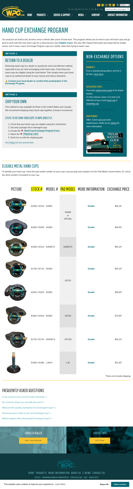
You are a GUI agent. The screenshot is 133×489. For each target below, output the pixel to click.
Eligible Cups (65, 43)
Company (96, 15)
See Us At (38, 477)
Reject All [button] (104, 484)
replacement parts (104, 90)
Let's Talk (99, 440)
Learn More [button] (60, 484)
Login (101, 9)
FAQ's (12, 142)
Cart (93, 9)
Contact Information (117, 15)
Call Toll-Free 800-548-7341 (78, 9)
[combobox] (117, 9)
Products (41, 15)
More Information (58, 473)
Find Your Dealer (33, 440)
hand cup (111, 100)
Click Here (98, 74)
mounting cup (92, 104)
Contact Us (98, 473)
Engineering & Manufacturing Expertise (55, 477)
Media (81, 15)
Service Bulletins (76, 477)
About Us (76, 473)
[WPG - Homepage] (13, 11)
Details (91, 206)
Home (29, 15)
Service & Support (62, 15)
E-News (86, 473)
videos (114, 123)
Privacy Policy (94, 477)
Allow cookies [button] (120, 484)
